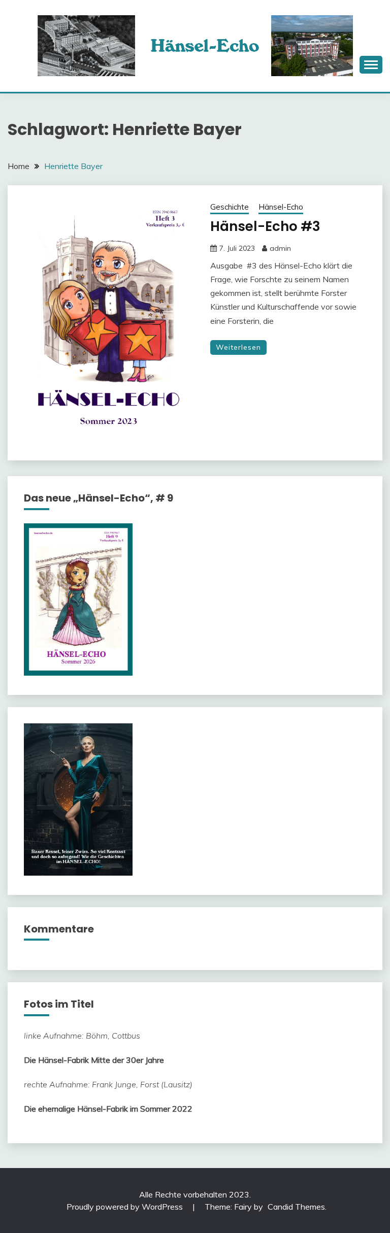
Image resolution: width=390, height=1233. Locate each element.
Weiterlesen (238, 347)
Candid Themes (296, 1207)
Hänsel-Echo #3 (265, 226)
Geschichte (229, 207)
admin (280, 248)
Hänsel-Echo (280, 207)
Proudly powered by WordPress (126, 1207)
